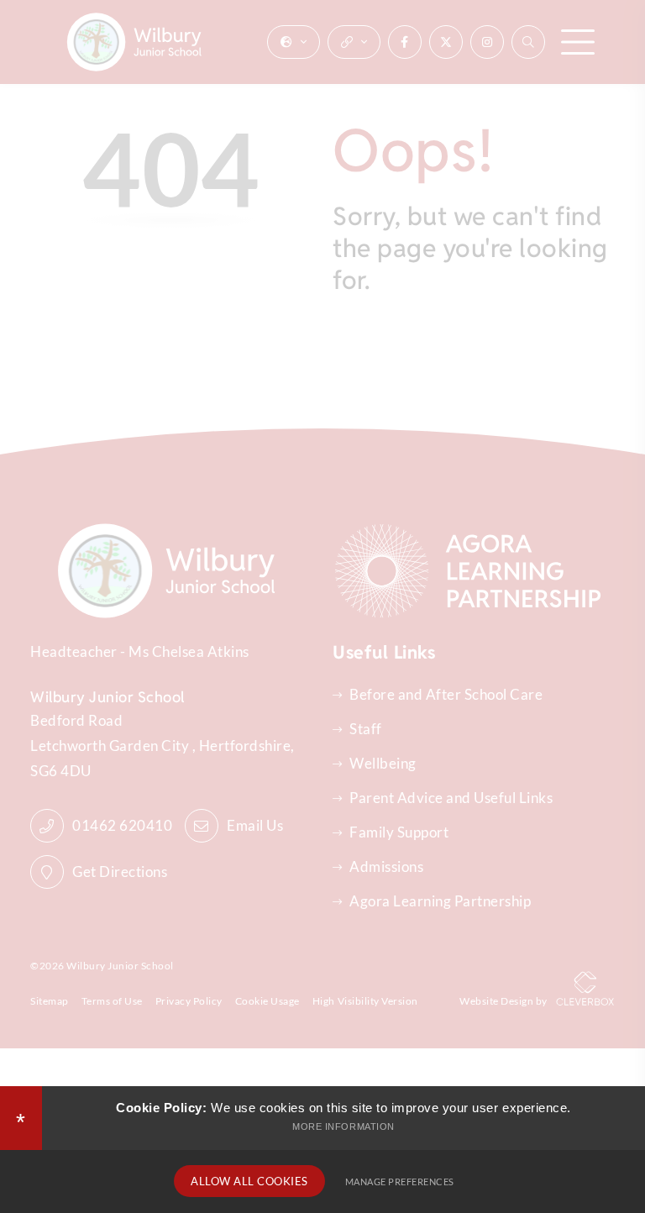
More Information (343, 1126)
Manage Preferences (399, 1181)
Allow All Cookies (249, 1181)
